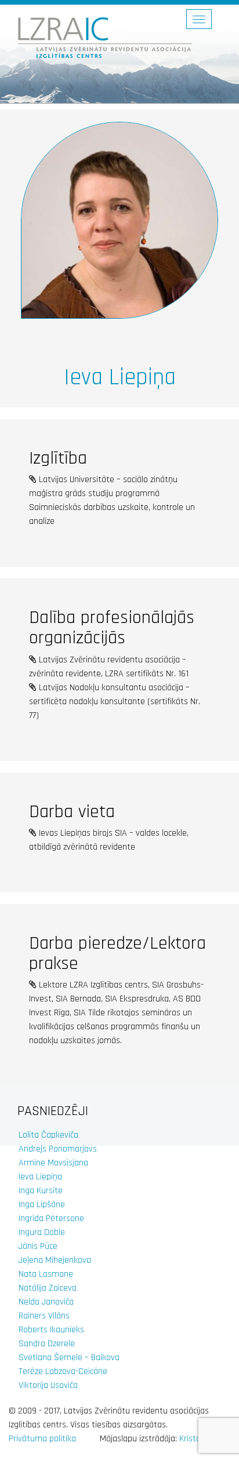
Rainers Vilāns (44, 1316)
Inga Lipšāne (42, 1204)
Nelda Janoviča (46, 1302)
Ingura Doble (42, 1232)
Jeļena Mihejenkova (55, 1260)
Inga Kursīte (41, 1191)
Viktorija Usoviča (48, 1385)
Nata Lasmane (46, 1274)
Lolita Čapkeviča (48, 1135)
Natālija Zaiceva (48, 1288)
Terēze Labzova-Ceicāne (63, 1371)
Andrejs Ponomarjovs (58, 1149)
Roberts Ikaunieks (51, 1330)
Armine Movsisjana (53, 1163)
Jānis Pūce (38, 1246)
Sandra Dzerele (47, 1344)
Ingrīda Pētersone (51, 1218)
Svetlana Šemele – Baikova (69, 1357)
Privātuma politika (42, 1439)
